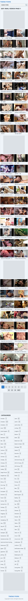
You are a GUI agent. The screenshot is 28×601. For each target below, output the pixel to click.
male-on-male (19, 444)
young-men (18, 570)
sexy (17, 507)
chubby (3, 459)
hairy (3, 529)
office (17, 456)
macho (17, 434)
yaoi (17, 561)
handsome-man (5, 539)
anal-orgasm (5, 431)
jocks (3, 561)
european (4, 491)
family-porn (5, 504)
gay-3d (3, 526)
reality (17, 498)
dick (3, 478)
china (3, 453)
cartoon (4, 450)
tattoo (17, 523)
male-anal (18, 440)
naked (17, 450)
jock (3, 558)
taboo (17, 520)
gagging (4, 513)
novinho (18, 453)
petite (17, 475)
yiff (16, 564)
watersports (18, 555)
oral (17, 469)
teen (17, 529)
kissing (4, 567)
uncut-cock (19, 539)
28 (8, 390)
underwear (18, 542)
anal (3, 428)
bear (3, 447)
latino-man (18, 425)
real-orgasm (19, 494)
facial (3, 498)
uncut (17, 536)
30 (15, 390)
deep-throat (5, 472)
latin (17, 418)
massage (18, 447)
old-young (18, 466)
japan (3, 548)
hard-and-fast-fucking (6, 542)
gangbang (4, 520)
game (3, 517)
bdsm (3, 444)
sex (17, 504)
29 (12, 390)
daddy (3, 469)
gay (3, 523)
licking (17, 428)
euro (3, 488)
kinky (3, 564)
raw (17, 488)
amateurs (4, 425)
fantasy (3, 507)
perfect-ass (18, 472)
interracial (4, 545)
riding (17, 501)
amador (4, 418)
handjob (4, 532)
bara (3, 434)
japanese (4, 551)
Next (18, 390)
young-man (19, 567)
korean (3, 570)
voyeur (17, 551)
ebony (3, 482)
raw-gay (18, 491)
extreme (4, 494)
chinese (3, 456)
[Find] (26, 5)
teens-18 (18, 532)
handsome (4, 536)
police (17, 485)
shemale (18, 513)
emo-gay (4, 485)
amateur (4, 421)
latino (17, 421)
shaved (17, 510)
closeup (3, 463)
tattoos (17, 526)
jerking (3, 555)
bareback (4, 437)
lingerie (17, 431)
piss (17, 478)
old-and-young (19, 459)
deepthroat (5, 475)
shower (17, 517)
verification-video (20, 548)
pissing (17, 482)
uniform (18, 545)
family (3, 501)
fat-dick (4, 510)
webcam (18, 558)
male (17, 437)
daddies (4, 466)
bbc (3, 440)
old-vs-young (19, 463)
